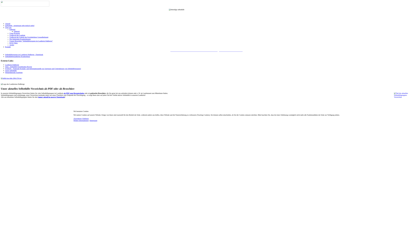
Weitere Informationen (81, 120)
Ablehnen (85, 119)
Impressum (93, 120)
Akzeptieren (77, 119)
